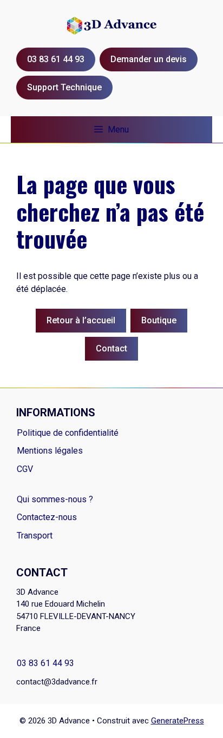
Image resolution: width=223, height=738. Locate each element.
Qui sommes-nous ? (55, 499)
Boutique (158, 320)
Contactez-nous (47, 517)
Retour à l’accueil (81, 320)
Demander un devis (148, 59)
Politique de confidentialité (68, 433)
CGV (25, 469)
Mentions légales (50, 451)
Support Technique (64, 87)
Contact (111, 348)
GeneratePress (177, 721)
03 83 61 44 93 (45, 663)
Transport (35, 535)
